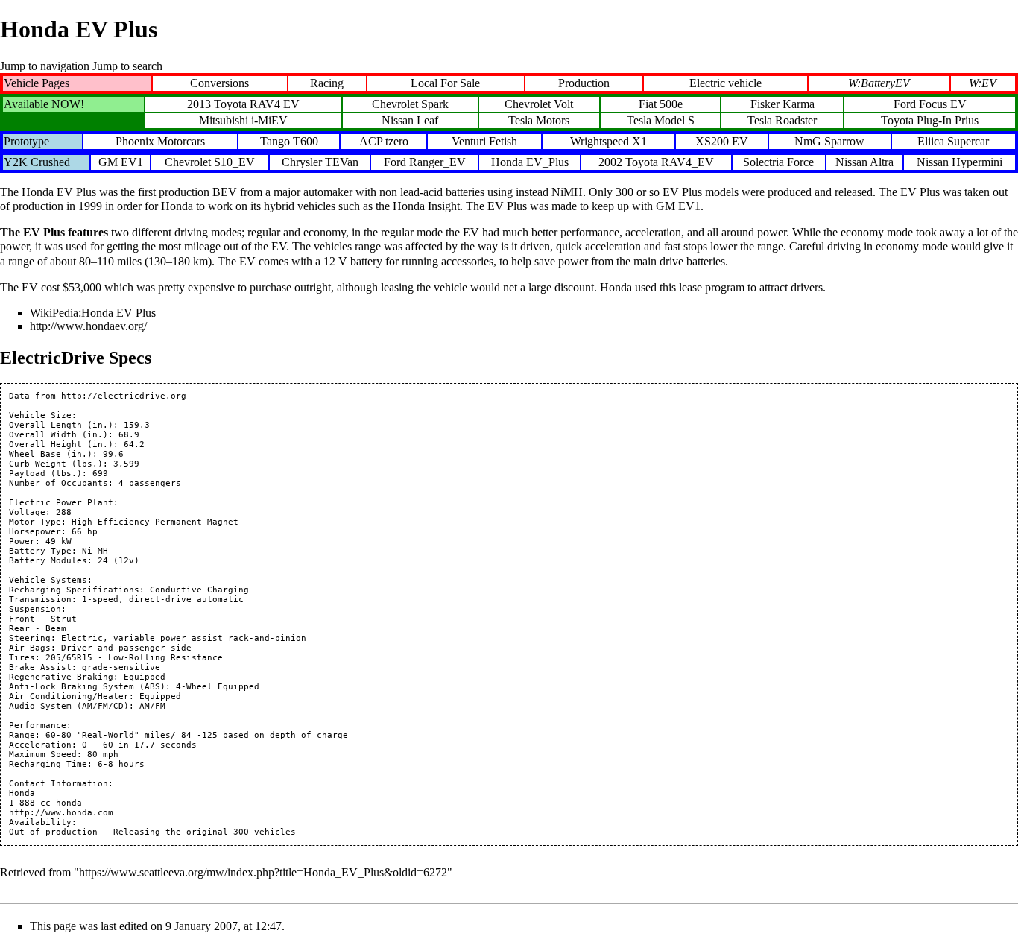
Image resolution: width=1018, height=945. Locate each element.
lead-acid (421, 192)
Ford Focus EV (930, 104)
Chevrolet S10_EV (210, 162)
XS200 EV (721, 141)
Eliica (930, 141)
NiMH (567, 192)
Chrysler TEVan (320, 162)
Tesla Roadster (782, 120)
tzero (396, 141)
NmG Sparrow (829, 141)
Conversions (219, 83)
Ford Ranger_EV (425, 162)
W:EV (982, 83)
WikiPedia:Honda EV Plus (93, 312)
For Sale (460, 83)
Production (584, 83)
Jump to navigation (44, 66)
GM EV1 (120, 162)
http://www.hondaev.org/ (88, 326)
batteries (465, 192)
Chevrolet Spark (410, 104)
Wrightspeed (599, 141)
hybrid (279, 206)
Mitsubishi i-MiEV (243, 120)
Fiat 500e (661, 104)
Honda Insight (426, 206)
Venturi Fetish (484, 141)
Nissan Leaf (410, 120)
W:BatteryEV (879, 83)
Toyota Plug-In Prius (930, 120)
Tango (275, 141)
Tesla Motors (538, 120)
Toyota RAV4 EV (257, 104)
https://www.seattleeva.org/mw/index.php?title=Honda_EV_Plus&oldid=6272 (263, 872)
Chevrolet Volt (539, 104)
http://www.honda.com (61, 813)
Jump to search (127, 66)
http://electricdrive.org (123, 396)
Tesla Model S (661, 120)
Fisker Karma (782, 104)
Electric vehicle (725, 83)
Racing (327, 83)
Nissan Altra (864, 162)
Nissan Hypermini (959, 162)
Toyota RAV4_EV (669, 162)
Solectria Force (778, 162)
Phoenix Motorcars (160, 141)
